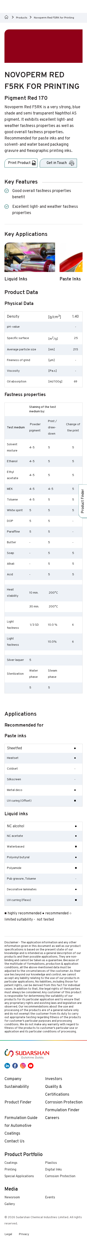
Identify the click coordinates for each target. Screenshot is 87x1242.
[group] (29, 265)
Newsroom (12, 1197)
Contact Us (14, 1141)
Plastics (51, 1163)
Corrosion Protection (60, 1176)
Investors (53, 1079)
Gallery (9, 1204)
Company (12, 1079)
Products (21, 18)
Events (50, 1197)
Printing (10, 1170)
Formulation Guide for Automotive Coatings (20, 1125)
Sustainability (16, 1086)
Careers (52, 1118)
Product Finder (17, 1102)
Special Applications (19, 1176)
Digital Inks (53, 1170)
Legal (8, 1234)
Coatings (10, 1163)
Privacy (24, 1234)
